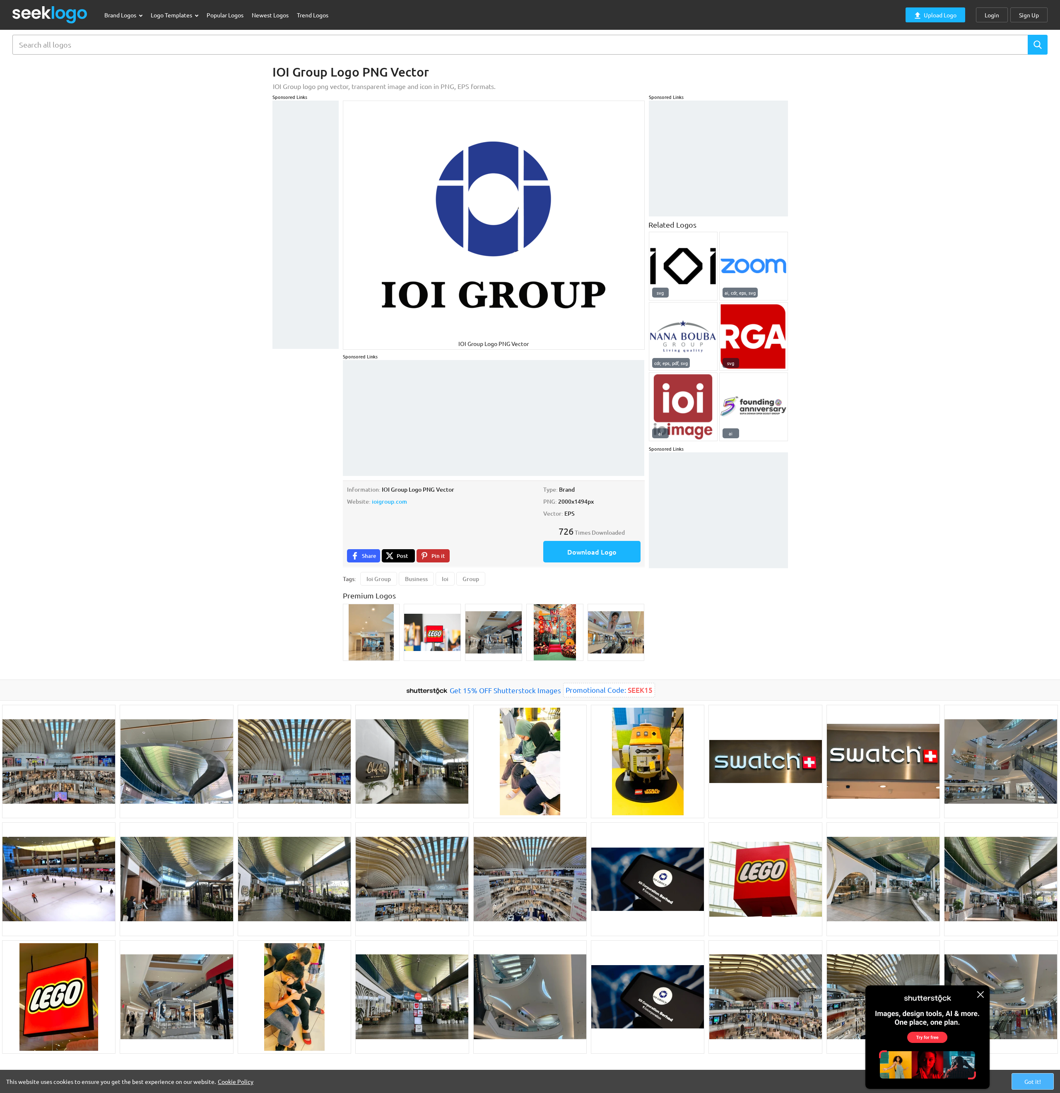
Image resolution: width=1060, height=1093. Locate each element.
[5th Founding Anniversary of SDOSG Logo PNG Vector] (753, 406)
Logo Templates (172, 15)
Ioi (445, 579)
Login (992, 15)
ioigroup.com (389, 501)
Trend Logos (312, 15)
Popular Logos (225, 15)
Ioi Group (378, 579)
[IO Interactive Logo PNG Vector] (683, 266)
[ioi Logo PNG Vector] (683, 406)
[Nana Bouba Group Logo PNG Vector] (683, 336)
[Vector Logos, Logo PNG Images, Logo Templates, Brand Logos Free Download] (50, 14)
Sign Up (1029, 15)
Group (471, 579)
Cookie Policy (235, 1081)
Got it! (1032, 1081)
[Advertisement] (305, 225)
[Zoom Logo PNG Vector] (753, 266)
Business (416, 579)
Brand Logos (120, 15)
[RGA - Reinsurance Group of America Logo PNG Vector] (753, 336)
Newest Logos (270, 15)
